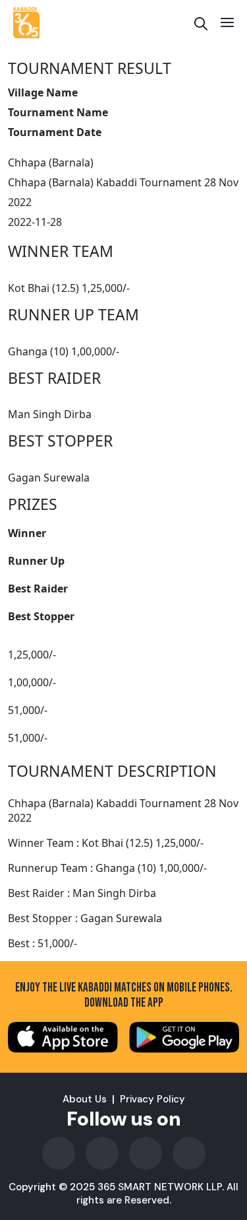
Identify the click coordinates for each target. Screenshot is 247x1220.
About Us (85, 1099)
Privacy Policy (152, 1099)
